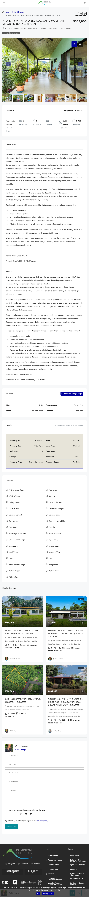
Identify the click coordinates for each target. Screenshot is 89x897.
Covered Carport (15, 515)
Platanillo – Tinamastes (74, 869)
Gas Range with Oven (17, 533)
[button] (77, 14)
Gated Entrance (55, 533)
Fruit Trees (12, 527)
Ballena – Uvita (75, 860)
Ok (38, 893)
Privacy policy (48, 893)
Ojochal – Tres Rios (77, 865)
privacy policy (42, 820)
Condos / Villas (53, 865)
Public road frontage (17, 564)
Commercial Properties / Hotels (55, 879)
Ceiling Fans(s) (14, 502)
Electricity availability (57, 521)
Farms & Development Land (55, 874)
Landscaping (13, 546)
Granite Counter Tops (17, 539)
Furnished (52, 527)
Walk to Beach (14, 33)
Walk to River (54, 570)
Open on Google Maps (73, 393)
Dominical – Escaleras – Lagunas (78, 856)
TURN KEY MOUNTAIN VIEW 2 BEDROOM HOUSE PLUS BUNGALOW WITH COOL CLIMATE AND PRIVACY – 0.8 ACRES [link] (65, 702)
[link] (22, 611)
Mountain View (54, 552)
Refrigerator (53, 564)
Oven (11, 558)
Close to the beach (56, 502)
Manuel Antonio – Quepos (76, 879)
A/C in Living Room (16, 490)
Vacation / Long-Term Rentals (54, 883)
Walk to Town (14, 577)
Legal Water (13, 552)
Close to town (14, 508)
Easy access (13, 521)
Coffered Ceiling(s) (56, 508)
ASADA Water (14, 496)
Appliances (53, 490)
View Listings (20, 749)
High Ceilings (54, 539)
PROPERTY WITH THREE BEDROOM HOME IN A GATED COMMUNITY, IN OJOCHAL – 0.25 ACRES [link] (65, 633)
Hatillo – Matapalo (77, 874)
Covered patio (54, 515)
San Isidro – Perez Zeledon (77, 883)
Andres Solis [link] (57, 731)
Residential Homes (18, 12)
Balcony (52, 496)
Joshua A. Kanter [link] (15, 659)
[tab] (74, 44)
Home (7, 12)
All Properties (53, 855)
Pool (50, 558)
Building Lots (53, 869)
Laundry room (54, 546)
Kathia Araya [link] (13, 731)
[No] (86, 891)
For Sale (5, 33)
